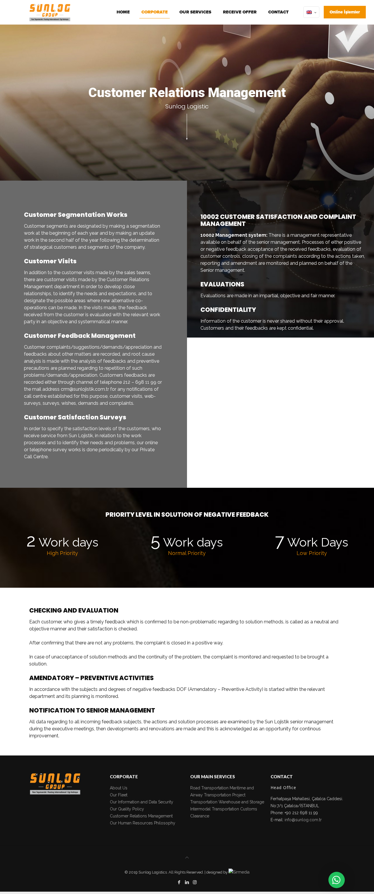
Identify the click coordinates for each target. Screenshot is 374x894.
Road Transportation (209, 788)
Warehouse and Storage (241, 802)
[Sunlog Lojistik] (50, 12)
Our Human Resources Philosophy (142, 823)
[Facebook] (179, 882)
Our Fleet (118, 795)
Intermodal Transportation (214, 809)
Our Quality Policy (127, 809)
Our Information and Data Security (141, 802)
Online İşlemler (345, 12)
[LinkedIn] (187, 882)
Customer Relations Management (141, 816)
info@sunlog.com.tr (303, 819)
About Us (118, 788)
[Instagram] (195, 882)
